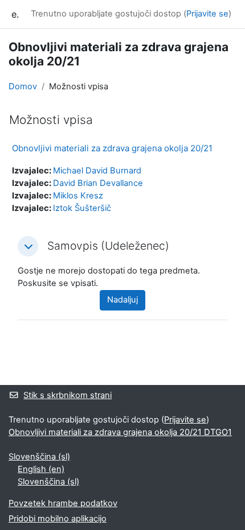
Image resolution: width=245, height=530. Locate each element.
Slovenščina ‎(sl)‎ (39, 457)
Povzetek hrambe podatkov (63, 503)
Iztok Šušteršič (82, 208)
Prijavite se (207, 14)
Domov (23, 86)
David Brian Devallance (98, 183)
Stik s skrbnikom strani (67, 395)
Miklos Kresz (78, 196)
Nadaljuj (122, 300)
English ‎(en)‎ (41, 469)
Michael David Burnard (97, 170)
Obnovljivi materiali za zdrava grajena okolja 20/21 (112, 148)
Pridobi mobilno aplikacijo (58, 519)
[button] (28, 246)
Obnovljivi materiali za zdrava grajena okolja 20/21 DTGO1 (120, 432)
